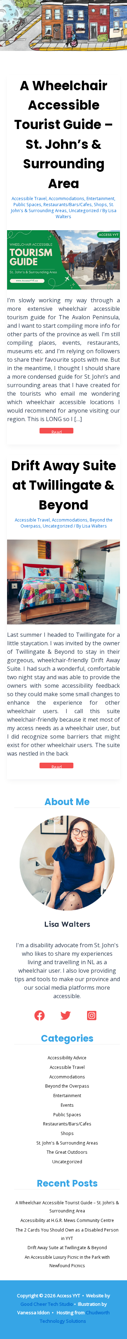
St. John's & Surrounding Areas (62, 207)
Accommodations (66, 198)
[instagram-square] (93, 1015)
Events (67, 1105)
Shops (100, 204)
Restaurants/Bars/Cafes (67, 204)
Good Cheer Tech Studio (46, 1304)
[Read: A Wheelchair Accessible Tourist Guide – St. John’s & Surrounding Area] (63, 259)
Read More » (62, 430)
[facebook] (41, 1015)
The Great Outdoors (67, 1152)
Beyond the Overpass (67, 1086)
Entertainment (100, 198)
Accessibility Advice (67, 1057)
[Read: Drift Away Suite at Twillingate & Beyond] (63, 581)
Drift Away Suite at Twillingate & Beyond (63, 485)
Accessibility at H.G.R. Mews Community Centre (67, 1220)
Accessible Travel (29, 198)
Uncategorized (84, 210)
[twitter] (67, 1019)
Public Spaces (27, 204)
